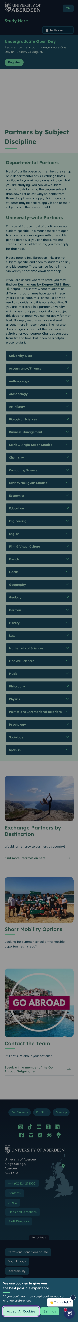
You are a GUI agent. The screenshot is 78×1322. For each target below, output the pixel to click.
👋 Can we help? (60, 1302)
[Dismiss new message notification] (73, 1297)
